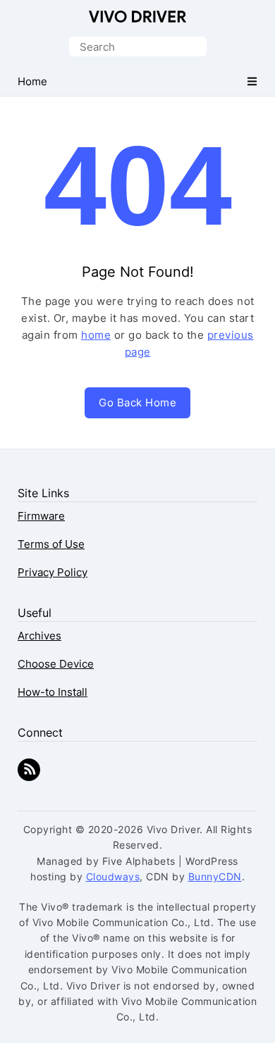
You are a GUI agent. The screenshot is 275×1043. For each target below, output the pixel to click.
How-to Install (52, 692)
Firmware (41, 516)
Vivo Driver (137, 17)
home (96, 335)
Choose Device (56, 663)
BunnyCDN (215, 876)
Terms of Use (51, 544)
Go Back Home (137, 402)
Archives (39, 635)
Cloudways (113, 876)
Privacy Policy (52, 572)
